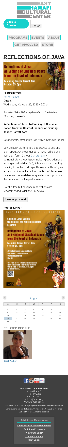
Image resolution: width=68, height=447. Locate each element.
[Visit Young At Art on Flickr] (42, 382)
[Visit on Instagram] (31, 382)
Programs (18, 37)
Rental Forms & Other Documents (34, 425)
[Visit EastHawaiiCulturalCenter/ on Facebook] (26, 382)
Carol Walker (10, 361)
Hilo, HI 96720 (34, 393)
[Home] (34, 10)
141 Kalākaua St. (34, 391)
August (34, 298)
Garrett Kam (38, 155)
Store (47, 44)
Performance (11, 96)
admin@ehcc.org (34, 399)
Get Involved (26, 44)
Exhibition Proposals (34, 429)
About (54, 37)
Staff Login (34, 439)
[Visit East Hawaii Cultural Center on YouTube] (36, 382)
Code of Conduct (34, 436)
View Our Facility (34, 432)
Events (37, 37)
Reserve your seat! (15, 199)
